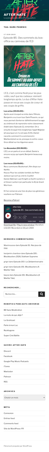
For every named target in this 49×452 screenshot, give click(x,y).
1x (20, 217)
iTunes (7, 366)
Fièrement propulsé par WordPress (18, 446)
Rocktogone (9, 330)
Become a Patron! (11, 200)
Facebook (8, 356)
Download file (10, 225)
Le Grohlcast (9, 320)
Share (41, 221)
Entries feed (9, 418)
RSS (6, 382)
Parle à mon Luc (11, 325)
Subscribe (32, 221)
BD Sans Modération (13, 310)
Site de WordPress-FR (14, 429)
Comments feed (11, 423)
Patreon (7, 377)
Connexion (8, 413)
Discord (7, 351)
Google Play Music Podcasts (16, 361)
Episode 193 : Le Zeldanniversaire (28, 262)
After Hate (15, 14)
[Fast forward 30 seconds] (26, 217)
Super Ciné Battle (11, 335)
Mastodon (8, 371)
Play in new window (25, 225)
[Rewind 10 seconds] (15, 217)
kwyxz (6, 275)
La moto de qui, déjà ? (13, 315)
